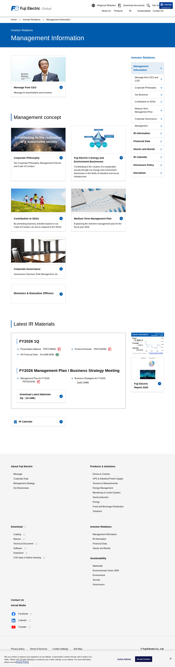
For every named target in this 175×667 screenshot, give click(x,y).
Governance (99, 584)
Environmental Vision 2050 (106, 570)
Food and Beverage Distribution (108, 506)
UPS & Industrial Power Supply (108, 479)
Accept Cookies (143, 659)
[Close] (171, 659)
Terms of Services (38, 649)
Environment (99, 575)
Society (96, 580)
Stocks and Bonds (101, 548)
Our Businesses (21, 488)
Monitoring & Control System (106, 492)
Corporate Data (20, 479)
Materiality (98, 566)
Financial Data (100, 543)
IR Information (99, 539)
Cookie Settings (60, 649)
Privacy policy (17, 649)
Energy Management (103, 488)
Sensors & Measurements (105, 483)
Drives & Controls (101, 474)
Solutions (97, 511)
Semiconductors (100, 497)
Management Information (105, 534)
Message (17, 474)
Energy (96, 502)
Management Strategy (24, 483)
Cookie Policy (22, 662)
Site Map (78, 649)
